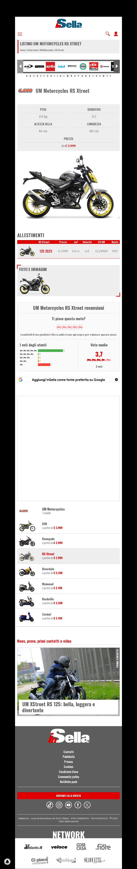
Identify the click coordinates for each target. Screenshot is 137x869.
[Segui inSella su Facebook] (78, 805)
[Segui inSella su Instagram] (59, 805)
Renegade (48, 539)
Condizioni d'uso (68, 771)
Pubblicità (69, 756)
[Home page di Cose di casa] (81, 847)
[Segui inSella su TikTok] (49, 805)
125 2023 (46, 251)
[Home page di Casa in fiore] (103, 847)
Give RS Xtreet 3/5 (69, 327)
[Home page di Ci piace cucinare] (39, 861)
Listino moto (32, 50)
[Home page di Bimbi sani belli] (66, 861)
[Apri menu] (20, 33)
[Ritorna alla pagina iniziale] (68, 741)
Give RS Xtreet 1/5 (58, 327)
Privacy (68, 761)
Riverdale (48, 569)
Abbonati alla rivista (68, 795)
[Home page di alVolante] (33, 847)
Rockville (48, 599)
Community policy (68, 776)
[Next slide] (117, 66)
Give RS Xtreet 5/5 (80, 327)
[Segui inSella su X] (87, 805)
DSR (44, 524)
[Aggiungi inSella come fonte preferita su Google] (68, 379)
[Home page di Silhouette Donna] (95, 861)
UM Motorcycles (46, 50)
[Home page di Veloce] (59, 847)
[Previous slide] (20, 66)
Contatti (68, 752)
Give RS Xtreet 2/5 (64, 327)
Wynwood (47, 584)
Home (22, 50)
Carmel (46, 614)
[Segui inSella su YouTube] (68, 805)
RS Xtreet (48, 554)
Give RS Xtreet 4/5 (75, 327)
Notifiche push (68, 782)
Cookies (68, 766)
